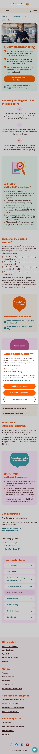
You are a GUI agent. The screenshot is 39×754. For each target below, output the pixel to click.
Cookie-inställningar (20, 399)
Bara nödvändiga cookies (19, 393)
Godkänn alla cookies (19, 386)
